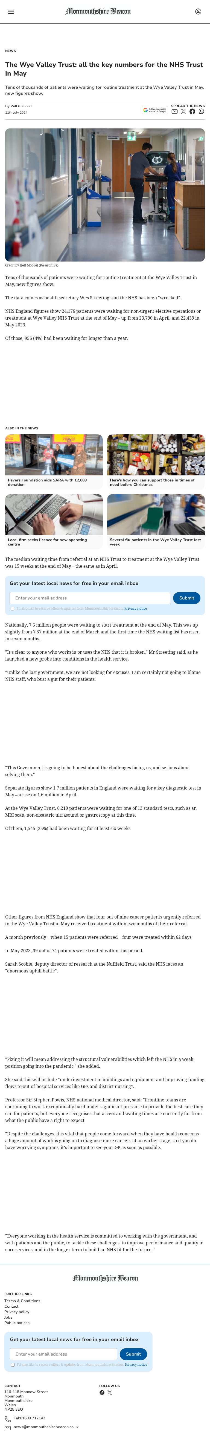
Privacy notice (135, 608)
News (10, 51)
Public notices (17, 1322)
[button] (11, 11)
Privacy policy (16, 1311)
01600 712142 (32, 1418)
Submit (186, 598)
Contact (11, 1306)
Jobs (8, 1317)
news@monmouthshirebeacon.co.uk (46, 1427)
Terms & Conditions (22, 1301)
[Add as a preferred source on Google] (155, 110)
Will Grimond (21, 106)
